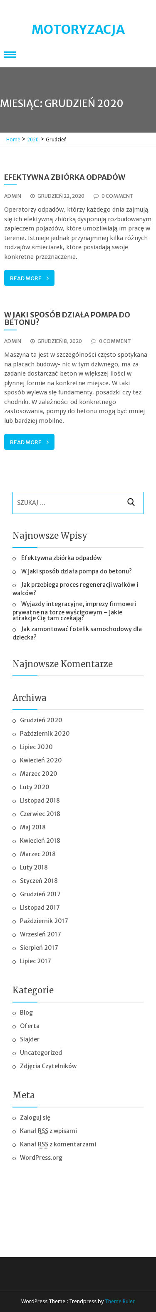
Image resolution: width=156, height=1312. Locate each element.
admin (12, 196)
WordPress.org (41, 1157)
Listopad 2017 (40, 907)
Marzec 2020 (38, 773)
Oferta (30, 1026)
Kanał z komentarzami (58, 1144)
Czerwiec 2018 (40, 814)
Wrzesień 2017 (40, 934)
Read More (26, 278)
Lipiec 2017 (35, 961)
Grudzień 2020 (41, 720)
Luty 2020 (35, 787)
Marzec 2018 (38, 854)
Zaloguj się (35, 1117)
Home (13, 140)
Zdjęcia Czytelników (48, 1066)
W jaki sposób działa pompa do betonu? (67, 318)
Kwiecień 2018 (40, 840)
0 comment (118, 196)
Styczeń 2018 (39, 881)
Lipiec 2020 (36, 747)
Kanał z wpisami (48, 1131)
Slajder (30, 1039)
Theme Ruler (120, 1301)
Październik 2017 (44, 921)
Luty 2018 (34, 867)
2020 (33, 140)
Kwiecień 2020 (41, 760)
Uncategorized (41, 1052)
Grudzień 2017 (40, 894)
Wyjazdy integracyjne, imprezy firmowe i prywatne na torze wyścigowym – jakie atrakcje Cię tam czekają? (74, 611)
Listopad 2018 (40, 800)
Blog (26, 1012)
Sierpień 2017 (39, 947)
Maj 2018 (33, 827)
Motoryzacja (78, 29)
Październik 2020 (45, 733)
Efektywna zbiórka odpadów (64, 177)
